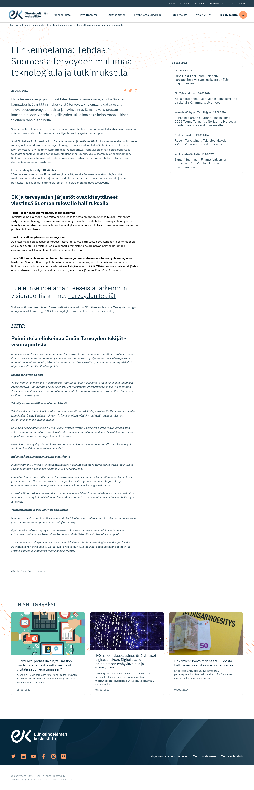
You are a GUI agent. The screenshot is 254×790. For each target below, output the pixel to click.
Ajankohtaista (62, 14)
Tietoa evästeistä (232, 756)
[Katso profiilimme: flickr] (64, 756)
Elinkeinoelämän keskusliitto (28, 15)
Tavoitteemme (88, 14)
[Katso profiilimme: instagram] (54, 756)
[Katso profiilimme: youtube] (33, 756)
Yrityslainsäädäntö (187, 154)
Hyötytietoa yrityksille (148, 14)
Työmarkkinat (187, 93)
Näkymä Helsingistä (179, 3)
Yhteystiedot (217, 3)
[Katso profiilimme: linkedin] (23, 756)
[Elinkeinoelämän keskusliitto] (39, 736)
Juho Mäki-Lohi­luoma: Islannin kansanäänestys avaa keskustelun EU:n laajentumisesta (202, 79)
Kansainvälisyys (185, 112)
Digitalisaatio (184, 135)
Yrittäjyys (204, 112)
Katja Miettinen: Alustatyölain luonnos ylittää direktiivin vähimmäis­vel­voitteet (206, 100)
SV (244, 3)
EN (238, 3)
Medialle (200, 3)
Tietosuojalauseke (204, 756)
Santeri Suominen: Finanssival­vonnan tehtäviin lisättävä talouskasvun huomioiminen (201, 163)
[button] (243, 15)
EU (176, 70)
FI (233, 3)
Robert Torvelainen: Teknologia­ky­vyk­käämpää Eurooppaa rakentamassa (201, 142)
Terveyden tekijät (92, 296)
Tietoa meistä (178, 14)
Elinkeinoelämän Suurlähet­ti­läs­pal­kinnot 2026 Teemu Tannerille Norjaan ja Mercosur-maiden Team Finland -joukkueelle (206, 121)
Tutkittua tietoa (116, 14)
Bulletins (24, 24)
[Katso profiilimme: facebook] (44, 756)
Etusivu (13, 24)
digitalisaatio (21, 571)
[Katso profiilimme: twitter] (13, 756)
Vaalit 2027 (203, 14)
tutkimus (39, 571)
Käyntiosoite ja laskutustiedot (169, 756)
